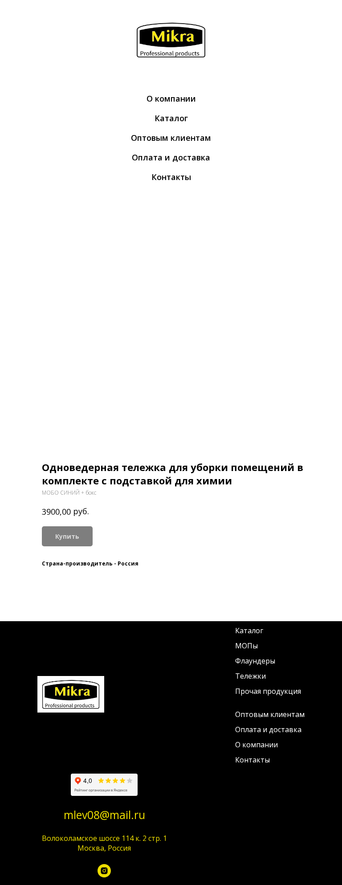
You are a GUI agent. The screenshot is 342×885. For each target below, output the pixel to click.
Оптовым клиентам (171, 137)
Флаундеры (255, 661)
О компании (171, 98)
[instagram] (104, 873)
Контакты (171, 177)
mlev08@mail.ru (104, 814)
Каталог (171, 118)
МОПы (246, 646)
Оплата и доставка (171, 157)
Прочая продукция (268, 691)
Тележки (250, 676)
